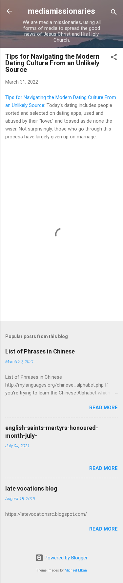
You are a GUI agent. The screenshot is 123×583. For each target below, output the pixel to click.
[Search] (114, 13)
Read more (103, 408)
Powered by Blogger (65, 558)
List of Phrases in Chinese (40, 351)
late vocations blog (31, 488)
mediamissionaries (61, 11)
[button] (114, 58)
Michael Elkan (76, 570)
